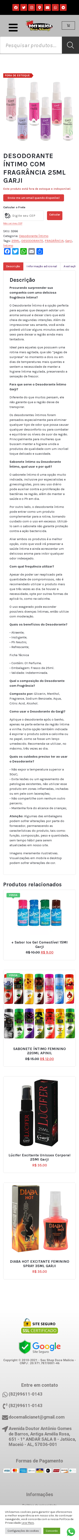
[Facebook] (15, 7)
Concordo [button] (52, 1530)
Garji (68, 241)
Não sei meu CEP (12, 223)
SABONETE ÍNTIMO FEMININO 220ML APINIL (39, 1051)
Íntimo (8, 246)
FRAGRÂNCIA (54, 241)
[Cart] (68, 25)
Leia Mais (27, 1522)
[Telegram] (63, 7)
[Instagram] (31, 7)
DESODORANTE (32, 241)
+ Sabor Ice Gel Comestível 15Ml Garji (39, 944)
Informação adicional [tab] (42, 266)
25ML (16, 241)
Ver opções (41, 940)
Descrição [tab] (13, 266)
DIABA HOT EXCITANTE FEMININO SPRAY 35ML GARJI (39, 1263)
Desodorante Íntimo (33, 236)
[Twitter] (23, 7)
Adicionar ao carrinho (41, 1153)
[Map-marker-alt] (39, 7)
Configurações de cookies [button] (23, 1530)
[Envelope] (47, 7)
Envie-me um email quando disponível (34, 198)
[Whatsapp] (55, 7)
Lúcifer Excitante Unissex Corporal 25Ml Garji (39, 1157)
